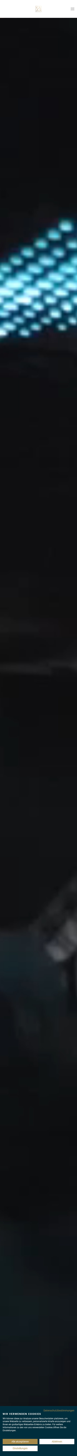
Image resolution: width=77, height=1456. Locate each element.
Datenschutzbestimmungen (59, 1410)
